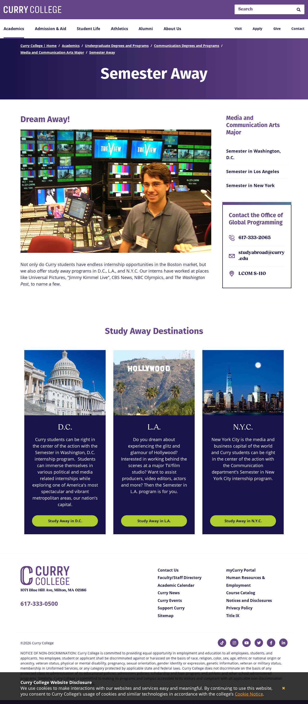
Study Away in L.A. (154, 520)
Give (277, 28)
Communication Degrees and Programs (186, 45)
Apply (257, 28)
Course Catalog (240, 592)
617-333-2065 (254, 237)
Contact (297, 28)
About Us (172, 28)
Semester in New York (250, 185)
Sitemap (165, 615)
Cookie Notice (249, 694)
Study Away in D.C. (65, 520)
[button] (298, 9)
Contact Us (168, 570)
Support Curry (171, 608)
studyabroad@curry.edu (261, 255)
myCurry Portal (241, 570)
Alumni (146, 28)
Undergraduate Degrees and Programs (117, 45)
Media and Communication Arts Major (52, 52)
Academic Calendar (176, 585)
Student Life (88, 28)
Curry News (169, 592)
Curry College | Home (38, 45)
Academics (14, 28)
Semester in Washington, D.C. (253, 154)
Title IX (232, 615)
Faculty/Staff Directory (179, 577)
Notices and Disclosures (249, 600)
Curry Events (170, 600)
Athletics (119, 28)
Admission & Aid (50, 28)
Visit (238, 28)
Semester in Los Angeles (252, 171)
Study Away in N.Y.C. (243, 520)
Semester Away (102, 52)
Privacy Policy (239, 608)
